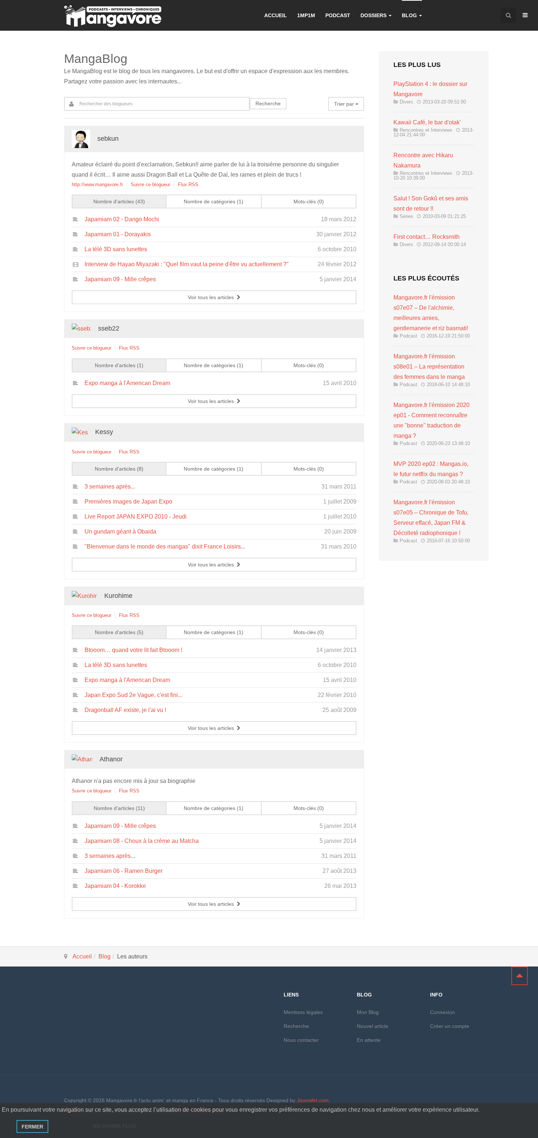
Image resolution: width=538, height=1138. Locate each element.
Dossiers (374, 15)
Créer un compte (449, 1026)
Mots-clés (308, 201)
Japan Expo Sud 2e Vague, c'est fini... (133, 695)
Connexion (442, 1012)
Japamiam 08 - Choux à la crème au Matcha (142, 841)
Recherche (268, 103)
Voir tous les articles (212, 297)
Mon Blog (368, 1012)
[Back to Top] (519, 975)
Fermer (32, 1127)
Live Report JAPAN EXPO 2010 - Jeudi (136, 516)
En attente (369, 1040)
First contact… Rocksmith (426, 237)
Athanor (111, 759)
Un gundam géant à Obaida (120, 531)
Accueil (275, 15)
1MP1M (306, 15)
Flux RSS (188, 184)
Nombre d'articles (118, 201)
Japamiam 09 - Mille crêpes (120, 279)
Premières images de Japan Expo (128, 501)
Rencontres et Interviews (426, 130)
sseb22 (108, 328)
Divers (406, 102)
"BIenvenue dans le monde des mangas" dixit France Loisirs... (165, 546)
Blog (410, 15)
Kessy (104, 432)
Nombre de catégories (213, 201)
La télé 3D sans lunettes (116, 249)
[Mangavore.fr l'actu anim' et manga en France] (112, 16)
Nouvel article (372, 1026)
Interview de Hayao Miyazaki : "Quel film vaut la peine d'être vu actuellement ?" (187, 264)
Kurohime (118, 595)
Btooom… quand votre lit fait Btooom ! (133, 650)
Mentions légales (303, 1012)
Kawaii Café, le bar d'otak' (427, 122)
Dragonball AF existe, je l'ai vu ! (125, 710)
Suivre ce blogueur (150, 184)
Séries (406, 216)
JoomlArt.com (313, 1100)
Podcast (337, 15)
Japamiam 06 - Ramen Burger (123, 871)
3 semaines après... (110, 486)
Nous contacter (301, 1040)
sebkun (108, 138)
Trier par (344, 104)
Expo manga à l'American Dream (127, 383)
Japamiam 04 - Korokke (115, 886)
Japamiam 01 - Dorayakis (118, 234)
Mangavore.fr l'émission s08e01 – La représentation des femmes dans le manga (429, 366)
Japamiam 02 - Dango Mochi (122, 219)
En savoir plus (114, 1126)
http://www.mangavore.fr (97, 184)
